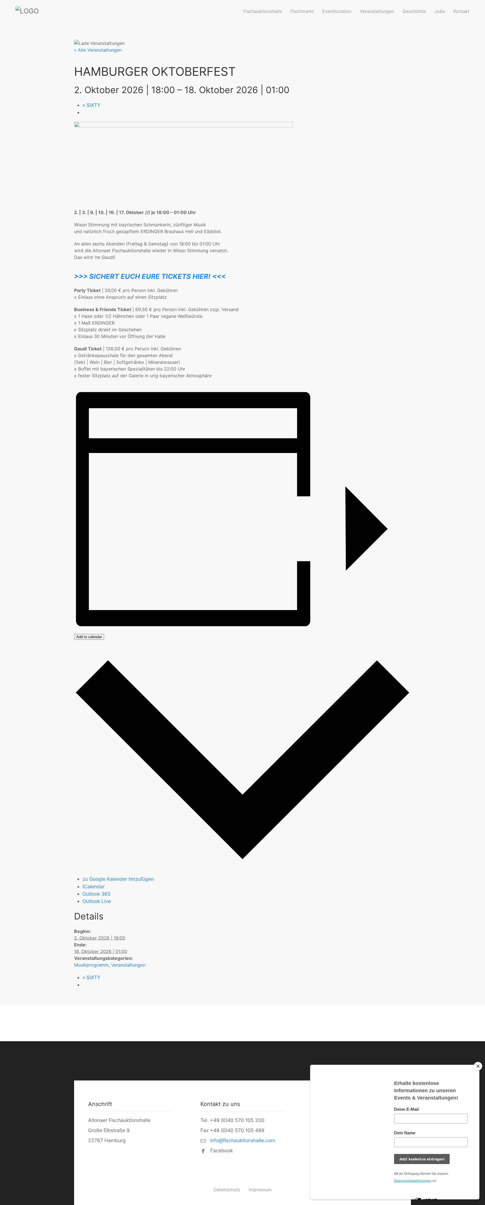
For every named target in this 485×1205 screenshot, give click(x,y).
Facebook (221, 1150)
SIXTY (91, 105)
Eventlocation (336, 11)
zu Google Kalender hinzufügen (118, 879)
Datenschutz (227, 1189)
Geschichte (414, 11)
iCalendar (93, 886)
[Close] (478, 1066)
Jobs (439, 11)
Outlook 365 (97, 894)
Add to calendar (89, 637)
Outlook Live (97, 901)
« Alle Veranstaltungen (98, 50)
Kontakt (461, 11)
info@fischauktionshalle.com (242, 1140)
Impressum (260, 1189)
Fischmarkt (302, 11)
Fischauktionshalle (262, 11)
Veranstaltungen (377, 11)
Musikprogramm (91, 965)
